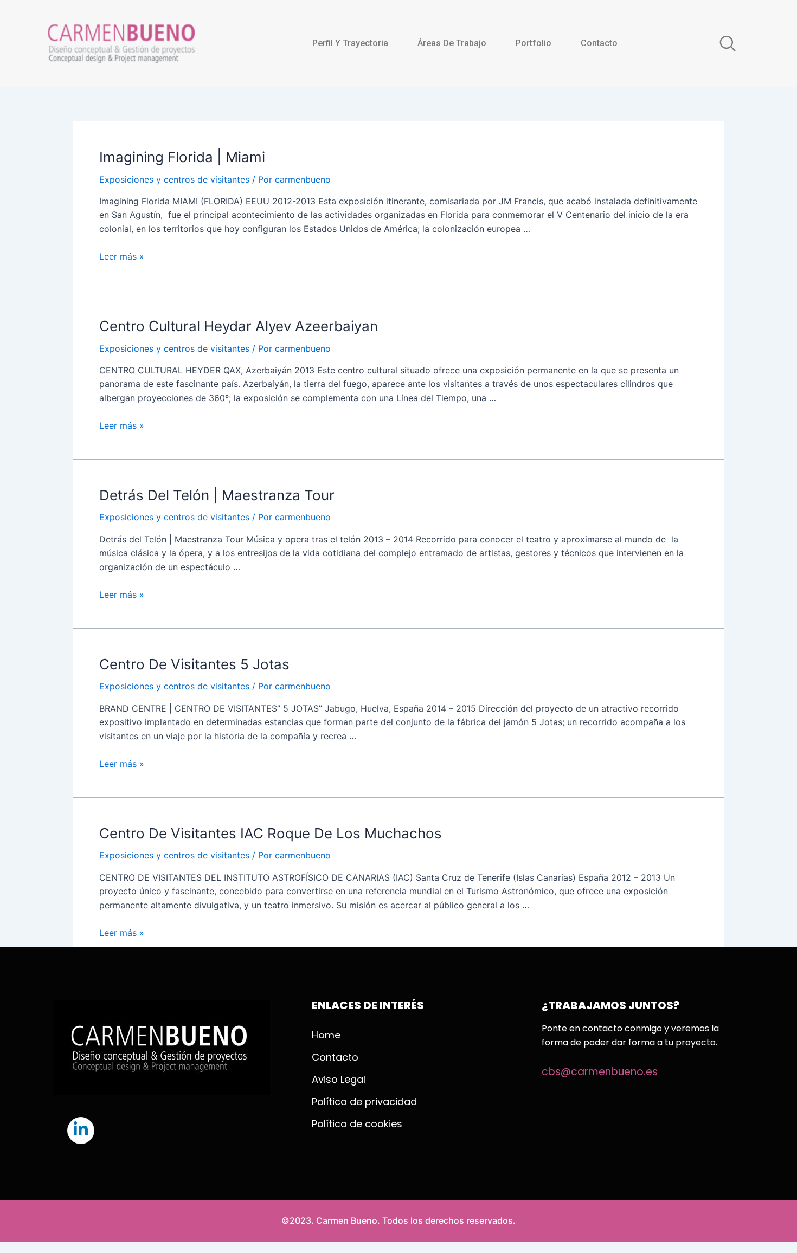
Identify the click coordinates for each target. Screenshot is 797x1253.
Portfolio (533, 43)
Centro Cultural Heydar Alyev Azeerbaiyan (238, 326)
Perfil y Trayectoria (350, 43)
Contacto (599, 43)
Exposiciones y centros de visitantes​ (174, 179)
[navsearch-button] (727, 43)
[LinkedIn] (80, 1130)
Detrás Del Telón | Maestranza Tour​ (217, 495)
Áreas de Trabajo (451, 43)
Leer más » (121, 256)
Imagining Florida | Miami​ (182, 156)
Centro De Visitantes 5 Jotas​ (194, 664)
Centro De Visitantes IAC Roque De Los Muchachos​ (270, 833)
